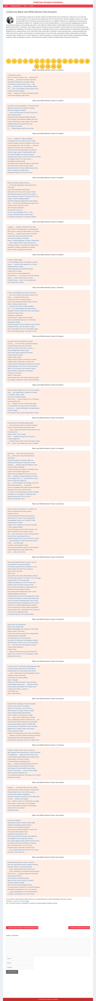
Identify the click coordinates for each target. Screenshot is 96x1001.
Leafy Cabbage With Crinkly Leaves (18, 350)
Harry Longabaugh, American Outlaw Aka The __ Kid (23, 719)
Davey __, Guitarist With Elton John (18, 297)
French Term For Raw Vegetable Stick (19, 273)
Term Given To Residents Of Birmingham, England (23, 640)
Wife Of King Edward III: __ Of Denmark (19, 485)
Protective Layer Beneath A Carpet (18, 545)
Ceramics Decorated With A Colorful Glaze (20, 214)
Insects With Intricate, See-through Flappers (21, 614)
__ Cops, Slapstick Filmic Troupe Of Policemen (22, 243)
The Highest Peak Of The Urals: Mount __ (20, 159)
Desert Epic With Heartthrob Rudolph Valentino (22, 117)
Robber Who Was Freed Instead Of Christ (20, 236)
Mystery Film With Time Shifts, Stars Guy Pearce (22, 682)
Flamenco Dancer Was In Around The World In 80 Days (24, 156)
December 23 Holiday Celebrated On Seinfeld (21, 247)
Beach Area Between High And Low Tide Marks (22, 320)
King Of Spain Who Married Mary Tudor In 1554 (22, 591)
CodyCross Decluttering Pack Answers (80, 927)
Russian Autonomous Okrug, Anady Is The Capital (23, 121)
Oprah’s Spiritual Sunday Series (17, 304)
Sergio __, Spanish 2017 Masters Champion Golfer (23, 93)
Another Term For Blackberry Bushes (19, 827)
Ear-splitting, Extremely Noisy (16, 161)
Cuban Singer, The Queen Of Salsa (18, 759)
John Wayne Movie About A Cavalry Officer (20, 166)
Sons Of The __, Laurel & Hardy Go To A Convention (23, 399)
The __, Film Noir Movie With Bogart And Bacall (22, 645)
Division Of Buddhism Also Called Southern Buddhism (24, 487)
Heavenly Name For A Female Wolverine (20, 867)
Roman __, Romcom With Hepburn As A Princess (22, 264)
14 (81, 61)
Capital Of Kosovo (13, 513)
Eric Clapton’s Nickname (15, 126)
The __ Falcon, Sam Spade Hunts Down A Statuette (23, 443)
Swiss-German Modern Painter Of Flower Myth (21, 724)
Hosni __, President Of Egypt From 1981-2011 (21, 436)
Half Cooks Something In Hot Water (18, 238)
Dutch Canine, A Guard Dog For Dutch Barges (21, 803)
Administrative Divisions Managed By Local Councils (23, 603)
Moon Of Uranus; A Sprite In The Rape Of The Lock (23, 196)
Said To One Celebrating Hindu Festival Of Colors (22, 302)
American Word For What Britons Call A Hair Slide (22, 726)
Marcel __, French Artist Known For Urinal (20, 278)
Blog (25, 6)
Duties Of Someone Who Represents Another (21, 427)
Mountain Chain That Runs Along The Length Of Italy (23, 740)
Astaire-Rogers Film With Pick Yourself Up (20, 569)
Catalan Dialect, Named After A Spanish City (21, 361)
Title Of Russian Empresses (16, 207)
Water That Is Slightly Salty (16, 627)
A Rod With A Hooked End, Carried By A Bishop (22, 217)
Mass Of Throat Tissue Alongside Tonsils (20, 885)
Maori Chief (11, 458)
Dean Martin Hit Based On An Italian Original (21, 82)
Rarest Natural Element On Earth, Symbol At (21, 862)
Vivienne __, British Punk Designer (18, 799)
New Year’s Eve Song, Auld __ (17, 852)
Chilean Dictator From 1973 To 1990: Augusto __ (22, 792)
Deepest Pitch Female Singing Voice (18, 471)
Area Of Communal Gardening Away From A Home (23, 600)
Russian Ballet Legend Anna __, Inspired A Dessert (23, 684)
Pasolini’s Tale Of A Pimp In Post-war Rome (21, 585)
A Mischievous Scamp (14, 75)
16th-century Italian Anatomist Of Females (20, 352)
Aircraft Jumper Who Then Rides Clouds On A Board (23, 377)
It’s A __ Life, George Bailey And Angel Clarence (22, 308)
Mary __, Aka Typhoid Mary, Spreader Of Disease (22, 392)
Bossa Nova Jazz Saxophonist (17, 624)
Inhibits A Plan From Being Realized (18, 198)
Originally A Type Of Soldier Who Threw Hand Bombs (23, 311)
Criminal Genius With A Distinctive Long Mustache (22, 722)
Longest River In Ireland (15, 271)
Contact (31, 6)
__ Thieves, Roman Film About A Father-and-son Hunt (24, 429)
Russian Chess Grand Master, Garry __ (19, 536)
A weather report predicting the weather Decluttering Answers (23, 927)
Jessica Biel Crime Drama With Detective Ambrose (23, 576)
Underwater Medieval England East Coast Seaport (23, 201)
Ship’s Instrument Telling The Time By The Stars (22, 474)
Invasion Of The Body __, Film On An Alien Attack (22, 770)
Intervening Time (12, 432)
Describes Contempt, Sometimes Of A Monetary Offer (24, 796)
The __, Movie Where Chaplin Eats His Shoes (21, 717)
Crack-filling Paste (13, 691)
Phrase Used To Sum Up (15, 210)
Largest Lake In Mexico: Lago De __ (18, 689)
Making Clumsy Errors (14, 656)
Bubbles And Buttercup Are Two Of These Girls (22, 582)
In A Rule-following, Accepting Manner (19, 761)
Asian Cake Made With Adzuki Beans (19, 189)
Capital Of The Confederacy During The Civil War (22, 525)
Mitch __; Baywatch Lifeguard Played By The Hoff (22, 476)
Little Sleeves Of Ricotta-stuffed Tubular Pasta (21, 768)
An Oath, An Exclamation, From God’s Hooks (21, 894)
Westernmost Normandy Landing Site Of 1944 (21, 462)
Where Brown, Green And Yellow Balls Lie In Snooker (23, 231)
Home (6, 6)
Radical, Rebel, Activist (14, 357)
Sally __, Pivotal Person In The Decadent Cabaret (22, 86)
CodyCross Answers (19, 901)
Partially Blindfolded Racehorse (17, 594)
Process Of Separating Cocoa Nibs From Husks (22, 292)
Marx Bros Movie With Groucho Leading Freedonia (23, 864)
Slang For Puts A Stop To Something (18, 706)
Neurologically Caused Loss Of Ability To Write (21, 520)
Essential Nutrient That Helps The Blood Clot (21, 847)
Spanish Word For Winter (15, 522)
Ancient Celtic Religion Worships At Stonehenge (22, 805)
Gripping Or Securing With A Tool (17, 834)
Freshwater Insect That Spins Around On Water (22, 141)
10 (59, 61)
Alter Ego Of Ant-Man (14, 777)
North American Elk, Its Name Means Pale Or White (23, 412)
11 (65, 61)
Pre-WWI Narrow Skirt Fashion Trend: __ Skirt (21, 84)
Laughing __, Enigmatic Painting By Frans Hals (22, 227)
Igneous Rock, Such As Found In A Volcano (20, 880)
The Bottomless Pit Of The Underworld (19, 638)
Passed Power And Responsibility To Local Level (22, 829)
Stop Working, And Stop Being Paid (18, 878)
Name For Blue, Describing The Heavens (20, 249)
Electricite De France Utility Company (19, 589)
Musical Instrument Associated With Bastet (20, 269)
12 (70, 61)
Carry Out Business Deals (15, 731)
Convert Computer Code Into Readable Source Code (23, 143)
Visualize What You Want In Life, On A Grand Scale (23, 642)
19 (53, 66)
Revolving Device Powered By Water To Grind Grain (23, 163)
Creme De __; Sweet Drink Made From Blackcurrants (23, 408)
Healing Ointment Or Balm (15, 266)
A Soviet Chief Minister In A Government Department (23, 598)
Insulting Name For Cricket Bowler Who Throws (22, 671)
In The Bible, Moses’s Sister (16, 394)
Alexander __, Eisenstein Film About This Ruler (22, 79)
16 (37, 66)
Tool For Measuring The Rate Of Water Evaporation (23, 607)
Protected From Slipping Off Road (18, 612)
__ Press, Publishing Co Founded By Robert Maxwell (23, 871)
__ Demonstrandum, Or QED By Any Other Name (22, 540)
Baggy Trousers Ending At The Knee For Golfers (22, 359)
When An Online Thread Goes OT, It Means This (22, 509)
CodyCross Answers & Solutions (48, 2)
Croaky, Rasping (12, 410)
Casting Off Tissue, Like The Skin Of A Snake (21, 326)
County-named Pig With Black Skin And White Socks (23, 757)
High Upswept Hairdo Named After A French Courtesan (24, 752)
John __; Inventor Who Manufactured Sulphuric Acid (23, 203)
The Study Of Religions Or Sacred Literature (21, 154)
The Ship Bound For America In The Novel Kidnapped (24, 887)
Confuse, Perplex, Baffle (15, 260)
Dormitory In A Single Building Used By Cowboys (22, 605)
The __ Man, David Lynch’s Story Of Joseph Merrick (23, 534)
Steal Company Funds (14, 115)
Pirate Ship (11, 187)
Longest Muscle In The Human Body (18, 580)
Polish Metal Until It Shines (16, 282)
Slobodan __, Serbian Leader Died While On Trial (22, 465)
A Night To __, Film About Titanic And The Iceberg (22, 787)
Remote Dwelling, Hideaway (16, 467)
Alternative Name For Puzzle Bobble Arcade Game (23, 168)
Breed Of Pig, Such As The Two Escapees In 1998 (23, 654)
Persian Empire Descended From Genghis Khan (22, 686)
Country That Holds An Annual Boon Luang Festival (23, 633)
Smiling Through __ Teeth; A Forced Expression (22, 280)
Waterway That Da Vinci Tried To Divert (19, 489)
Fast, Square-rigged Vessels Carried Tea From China (23, 841)
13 (76, 61)
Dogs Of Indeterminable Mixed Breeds (19, 713)
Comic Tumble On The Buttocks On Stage (20, 715)
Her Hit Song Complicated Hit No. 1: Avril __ (21, 212)
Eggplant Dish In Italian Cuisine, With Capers (21, 728)
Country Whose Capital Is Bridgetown (19, 794)
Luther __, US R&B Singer (15, 543)
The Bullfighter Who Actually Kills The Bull (20, 838)
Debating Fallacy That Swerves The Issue (20, 124)
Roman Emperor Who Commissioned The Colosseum (24, 609)
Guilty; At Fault (12, 649)
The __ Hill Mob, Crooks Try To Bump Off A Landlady (23, 801)
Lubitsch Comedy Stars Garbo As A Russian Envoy (23, 469)
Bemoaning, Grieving (14, 322)
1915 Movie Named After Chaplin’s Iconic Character (23, 547)
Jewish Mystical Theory (14, 876)
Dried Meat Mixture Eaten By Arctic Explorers (21, 516)
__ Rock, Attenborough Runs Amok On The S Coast (23, 850)
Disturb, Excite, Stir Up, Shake (17, 434)
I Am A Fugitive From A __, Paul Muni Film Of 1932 (23, 478)
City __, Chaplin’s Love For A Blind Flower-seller (22, 403)
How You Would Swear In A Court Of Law (20, 845)
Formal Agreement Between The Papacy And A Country (24, 775)
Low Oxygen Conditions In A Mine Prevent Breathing (23, 380)
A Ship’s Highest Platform (15, 527)
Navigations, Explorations (15, 315)
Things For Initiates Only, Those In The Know (21, 750)
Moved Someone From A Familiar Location (20, 531)
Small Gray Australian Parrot (16, 498)
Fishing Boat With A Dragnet (16, 91)
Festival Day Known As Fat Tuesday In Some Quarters (24, 324)
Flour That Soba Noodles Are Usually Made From (22, 587)
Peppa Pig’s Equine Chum (15, 313)
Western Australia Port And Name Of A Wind (21, 766)
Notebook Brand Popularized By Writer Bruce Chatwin (24, 364)
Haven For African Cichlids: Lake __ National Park (22, 77)
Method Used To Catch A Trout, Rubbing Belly (21, 518)
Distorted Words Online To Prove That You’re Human (23, 538)
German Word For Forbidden (16, 808)
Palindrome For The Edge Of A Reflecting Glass (22, 494)
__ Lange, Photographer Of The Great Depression (23, 891)
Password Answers (16, 6)
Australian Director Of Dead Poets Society (20, 341)
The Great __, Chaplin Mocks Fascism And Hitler (22, 234)
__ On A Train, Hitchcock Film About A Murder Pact (23, 295)
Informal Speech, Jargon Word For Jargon (20, 317)
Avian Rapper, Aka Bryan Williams (18, 677)
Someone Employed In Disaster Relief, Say (20, 460)
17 (42, 66)
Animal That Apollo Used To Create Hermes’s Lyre (23, 529)
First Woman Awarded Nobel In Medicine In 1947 (22, 566)
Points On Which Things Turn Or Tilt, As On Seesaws (23, 390)
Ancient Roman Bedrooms (15, 647)
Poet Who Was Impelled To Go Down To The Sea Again (24, 578)
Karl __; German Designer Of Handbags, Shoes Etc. (23, 483)
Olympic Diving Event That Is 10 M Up (19, 496)
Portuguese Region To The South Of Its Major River (23, 245)
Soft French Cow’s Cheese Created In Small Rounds (23, 790)
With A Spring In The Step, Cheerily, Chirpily (21, 710)
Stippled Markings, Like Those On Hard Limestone (23, 366)
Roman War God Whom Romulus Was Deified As (22, 836)
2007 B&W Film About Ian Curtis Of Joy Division (22, 194)
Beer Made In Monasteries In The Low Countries (22, 889)
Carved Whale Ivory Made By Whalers (19, 564)
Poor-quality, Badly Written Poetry (18, 832)
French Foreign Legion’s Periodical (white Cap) (22, 152)
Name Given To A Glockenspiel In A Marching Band (23, 229)
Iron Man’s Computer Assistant (17, 397)
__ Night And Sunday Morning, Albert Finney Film (22, 651)
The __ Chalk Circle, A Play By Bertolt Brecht (21, 456)
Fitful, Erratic (11, 573)
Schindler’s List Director (15, 373)
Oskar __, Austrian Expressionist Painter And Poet (23, 764)
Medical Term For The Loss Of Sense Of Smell (21, 192)
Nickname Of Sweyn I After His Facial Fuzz (20, 147)
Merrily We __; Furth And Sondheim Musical (21, 453)
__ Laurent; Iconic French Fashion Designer (21, 306)
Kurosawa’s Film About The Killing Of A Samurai (22, 843)
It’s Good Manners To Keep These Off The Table (22, 406)
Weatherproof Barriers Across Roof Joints (20, 172)
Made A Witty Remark (14, 693)
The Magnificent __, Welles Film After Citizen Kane (23, 754)
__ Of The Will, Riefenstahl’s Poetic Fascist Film (22, 185)
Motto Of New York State (15, 571)
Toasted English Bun (14, 439)
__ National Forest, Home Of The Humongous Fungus (24, 441)
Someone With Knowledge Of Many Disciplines (22, 704)
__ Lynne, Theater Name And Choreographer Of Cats (23, 673)
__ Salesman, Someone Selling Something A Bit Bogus (24, 735)
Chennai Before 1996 (14, 401)
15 (87, 61)
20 (59, 66)
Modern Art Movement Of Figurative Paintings (21, 108)
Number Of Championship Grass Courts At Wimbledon (24, 733)
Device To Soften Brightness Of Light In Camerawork (23, 240)
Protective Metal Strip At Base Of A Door (20, 346)
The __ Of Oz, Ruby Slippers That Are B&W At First (23, 88)
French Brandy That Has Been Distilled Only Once (23, 119)
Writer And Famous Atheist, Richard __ (19, 183)
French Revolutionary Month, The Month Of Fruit (22, 331)
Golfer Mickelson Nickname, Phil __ (18, 773)
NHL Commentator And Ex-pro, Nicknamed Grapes (23, 329)
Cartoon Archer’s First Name (16, 631)
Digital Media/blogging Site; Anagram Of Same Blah (23, 629)
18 (48, 66)
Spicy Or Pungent (13, 680)
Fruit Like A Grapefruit (14, 820)
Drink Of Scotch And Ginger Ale (17, 480)
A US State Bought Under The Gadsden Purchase (22, 262)
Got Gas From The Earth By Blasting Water (20, 423)
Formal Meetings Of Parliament (17, 636)
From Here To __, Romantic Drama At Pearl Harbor (23, 873)
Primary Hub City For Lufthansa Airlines (19, 299)
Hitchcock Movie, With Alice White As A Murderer (22, 150)
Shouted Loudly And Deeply (16, 882)
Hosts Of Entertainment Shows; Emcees (20, 511)
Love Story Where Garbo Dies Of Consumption (22, 668)
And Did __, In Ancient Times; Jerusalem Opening (22, 343)
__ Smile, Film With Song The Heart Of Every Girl (22, 112)
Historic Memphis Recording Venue (18, 170)
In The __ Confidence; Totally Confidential (20, 138)
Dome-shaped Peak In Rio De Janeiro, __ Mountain (23, 145)
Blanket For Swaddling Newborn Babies (19, 825)
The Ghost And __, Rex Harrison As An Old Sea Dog (23, 275)
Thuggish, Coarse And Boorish (17, 675)
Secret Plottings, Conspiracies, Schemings (20, 371)
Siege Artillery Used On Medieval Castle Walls (21, 822)
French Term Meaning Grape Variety (18, 95)
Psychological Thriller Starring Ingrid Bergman (21, 737)
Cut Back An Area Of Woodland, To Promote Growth (23, 106)
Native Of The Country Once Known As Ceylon (21, 368)
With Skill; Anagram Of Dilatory (17, 110)
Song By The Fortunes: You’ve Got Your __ (20, 708)
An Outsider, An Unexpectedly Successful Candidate (23, 492)
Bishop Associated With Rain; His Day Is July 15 (22, 562)
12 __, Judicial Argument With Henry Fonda (21, 128)
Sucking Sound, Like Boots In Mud (18, 205)
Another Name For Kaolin (15, 355)
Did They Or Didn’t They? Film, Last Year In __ (21, 348)
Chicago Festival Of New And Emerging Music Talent (23, 596)
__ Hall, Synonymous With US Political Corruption (22, 425)
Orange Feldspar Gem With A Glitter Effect (20, 549)
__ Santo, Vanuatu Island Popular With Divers (21, 869)
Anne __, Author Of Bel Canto (16, 552)
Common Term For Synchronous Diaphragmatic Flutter (24, 666)
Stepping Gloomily (13, 810)
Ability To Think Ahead (14, 375)
